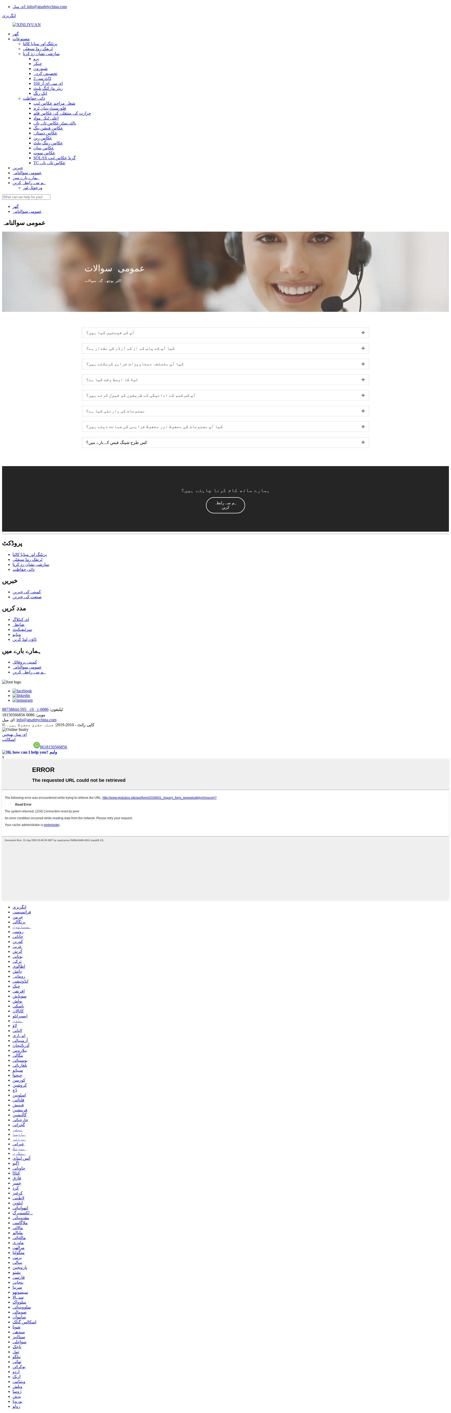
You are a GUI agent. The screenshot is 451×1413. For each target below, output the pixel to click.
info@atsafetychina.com (36, 720)
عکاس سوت (44, 153)
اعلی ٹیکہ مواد (45, 118)
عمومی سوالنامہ (27, 173)
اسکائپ (8, 739)
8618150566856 (53, 747)
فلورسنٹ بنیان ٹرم (49, 108)
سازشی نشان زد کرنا (41, 53)
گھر (16, 34)
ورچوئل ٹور (32, 187)
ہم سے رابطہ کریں (29, 182)
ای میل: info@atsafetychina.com (40, 6)
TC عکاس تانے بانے (49, 163)
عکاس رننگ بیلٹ (48, 143)
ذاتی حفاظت (34, 98)
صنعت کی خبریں (27, 597)
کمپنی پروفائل (25, 662)
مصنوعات (21, 39)
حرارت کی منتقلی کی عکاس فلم (62, 113)
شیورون (40, 68)
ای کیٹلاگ (21, 619)
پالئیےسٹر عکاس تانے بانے (54, 123)
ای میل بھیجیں (14, 734)
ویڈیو (17, 634)
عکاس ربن (42, 138)
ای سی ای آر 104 (48, 83)
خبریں (18, 168)
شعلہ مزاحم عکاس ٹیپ (54, 103)
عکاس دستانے (45, 133)
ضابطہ (19, 624)
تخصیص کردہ (45, 73)
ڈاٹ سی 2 (42, 78)
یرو (36, 58)
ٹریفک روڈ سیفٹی (38, 48)
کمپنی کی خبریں (27, 592)
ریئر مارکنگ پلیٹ (48, 88)
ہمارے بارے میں (26, 177)
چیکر (37, 63)
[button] (225, 505)
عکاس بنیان (43, 148)
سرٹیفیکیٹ (22, 629)
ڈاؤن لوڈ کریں (25, 639)
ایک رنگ (40, 93)
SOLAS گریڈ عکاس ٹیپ (54, 158)
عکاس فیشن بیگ (48, 128)
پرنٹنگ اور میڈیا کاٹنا (40, 44)
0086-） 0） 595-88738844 (25, 709)
